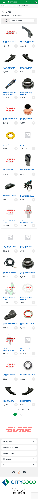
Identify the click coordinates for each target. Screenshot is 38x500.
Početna (4, 6)
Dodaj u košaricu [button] (32, 46)
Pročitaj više (15, 46)
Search (27, 2)
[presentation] (36, 429)
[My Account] (31, 2)
